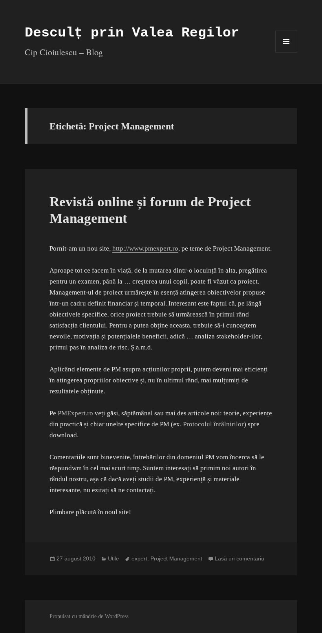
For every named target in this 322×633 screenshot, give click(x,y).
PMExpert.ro (75, 413)
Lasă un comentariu (239, 558)
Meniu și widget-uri (286, 52)
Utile (113, 558)
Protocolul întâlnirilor (213, 424)
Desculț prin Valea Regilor (132, 33)
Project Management (176, 558)
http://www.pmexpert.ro (145, 248)
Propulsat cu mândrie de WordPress (88, 616)
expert (139, 558)
